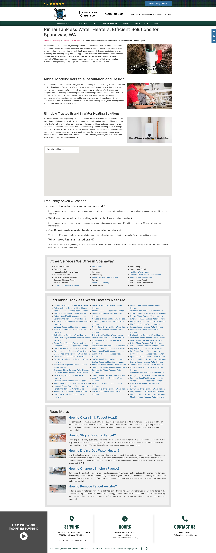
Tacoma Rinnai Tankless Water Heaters (146, 364)
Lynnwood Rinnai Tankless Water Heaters (147, 389)
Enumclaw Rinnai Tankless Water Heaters (71, 370)
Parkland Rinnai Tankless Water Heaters (147, 346)
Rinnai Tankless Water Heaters (105, 277)
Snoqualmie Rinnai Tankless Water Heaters (110, 367)
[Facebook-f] (141, 548)
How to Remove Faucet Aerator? (93, 486)
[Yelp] (146, 548)
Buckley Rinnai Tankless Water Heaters (146, 311)
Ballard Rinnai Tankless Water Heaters (70, 319)
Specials (137, 23)
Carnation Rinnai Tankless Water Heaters (71, 346)
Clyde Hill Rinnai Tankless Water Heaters (71, 348)
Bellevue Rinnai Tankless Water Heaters (70, 327)
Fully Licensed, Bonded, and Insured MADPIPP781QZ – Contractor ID (76, 548)
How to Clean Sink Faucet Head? (93, 417)
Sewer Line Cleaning (100, 283)
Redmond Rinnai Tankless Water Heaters (109, 348)
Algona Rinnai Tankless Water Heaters (70, 313)
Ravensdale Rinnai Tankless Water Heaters (110, 346)
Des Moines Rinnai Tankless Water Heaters (72, 354)
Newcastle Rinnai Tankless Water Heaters (109, 319)
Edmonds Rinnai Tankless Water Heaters (147, 378)
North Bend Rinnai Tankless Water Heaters (110, 327)
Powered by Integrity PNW (127, 548)
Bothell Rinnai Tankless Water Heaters (70, 335)
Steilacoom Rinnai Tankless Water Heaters (148, 359)
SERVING (71, 526)
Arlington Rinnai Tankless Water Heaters (71, 308)
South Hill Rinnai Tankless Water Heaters (147, 354)
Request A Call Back (110, 23)
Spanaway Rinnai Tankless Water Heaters (147, 356)
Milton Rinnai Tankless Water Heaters (146, 340)
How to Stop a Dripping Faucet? (92, 435)
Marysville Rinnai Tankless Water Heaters (147, 391)
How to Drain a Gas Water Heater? (94, 450)
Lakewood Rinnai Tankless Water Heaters (147, 338)
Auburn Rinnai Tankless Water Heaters (70, 316)
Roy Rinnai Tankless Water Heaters (145, 351)
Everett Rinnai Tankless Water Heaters (146, 381)
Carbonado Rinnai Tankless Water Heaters (148, 313)
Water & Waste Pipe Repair (141, 277)
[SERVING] (72, 519)
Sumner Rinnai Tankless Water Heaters (146, 362)
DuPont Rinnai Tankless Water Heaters (146, 316)
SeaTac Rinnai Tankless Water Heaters (108, 359)
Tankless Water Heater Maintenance (145, 274)
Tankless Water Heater (139, 272)
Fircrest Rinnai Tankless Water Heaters (146, 327)
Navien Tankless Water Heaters (67, 285)
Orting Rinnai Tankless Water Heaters (146, 343)
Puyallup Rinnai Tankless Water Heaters (147, 348)
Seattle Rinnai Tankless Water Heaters (108, 362)
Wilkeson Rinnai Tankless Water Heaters (147, 373)
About (96, 23)
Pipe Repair (97, 266)
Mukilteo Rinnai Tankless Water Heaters (147, 397)
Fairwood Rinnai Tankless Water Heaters (71, 373)
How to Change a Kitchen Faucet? (94, 468)
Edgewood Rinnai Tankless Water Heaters (148, 321)
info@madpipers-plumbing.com (184, 535)
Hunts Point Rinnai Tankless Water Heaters (72, 383)
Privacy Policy (109, 548)
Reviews (126, 23)
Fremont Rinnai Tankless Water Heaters (70, 381)
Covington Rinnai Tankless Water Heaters (71, 351)
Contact (156, 23)
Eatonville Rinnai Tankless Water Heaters (147, 319)
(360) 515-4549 (184, 532)
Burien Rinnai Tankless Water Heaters (70, 343)
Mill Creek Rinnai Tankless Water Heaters (147, 394)
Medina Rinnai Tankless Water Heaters (108, 311)
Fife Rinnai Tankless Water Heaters (145, 324)
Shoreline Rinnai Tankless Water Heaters (109, 364)
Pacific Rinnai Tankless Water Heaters (108, 338)
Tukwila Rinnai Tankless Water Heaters (108, 375)
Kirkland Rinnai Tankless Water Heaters (70, 391)
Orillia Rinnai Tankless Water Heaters (107, 335)
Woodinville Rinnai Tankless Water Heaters (110, 389)
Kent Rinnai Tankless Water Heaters (69, 389)
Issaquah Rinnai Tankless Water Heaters (71, 386)
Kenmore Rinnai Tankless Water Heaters (71, 311)
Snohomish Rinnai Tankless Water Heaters (72, 305)
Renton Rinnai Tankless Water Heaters (108, 351)
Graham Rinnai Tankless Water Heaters (146, 335)
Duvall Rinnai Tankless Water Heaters (70, 356)
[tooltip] (214, 40)
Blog (146, 23)
